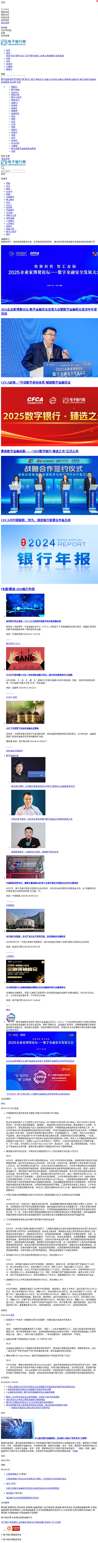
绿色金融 (10, 218)
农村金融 (10, 751)
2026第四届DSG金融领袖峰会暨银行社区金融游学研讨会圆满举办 (35, 987)
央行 (8, 1483)
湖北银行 (10, 1493)
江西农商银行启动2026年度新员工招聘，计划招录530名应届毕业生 (36, 1479)
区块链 (54, 79)
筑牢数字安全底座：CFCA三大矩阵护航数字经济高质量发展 (33, 621)
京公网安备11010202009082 (55, 1535)
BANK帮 (15, 143)
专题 (8, 58)
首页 (8, 50)
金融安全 (75, 79)
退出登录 (5, 23)
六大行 (9, 697)
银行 (8, 234)
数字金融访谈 (12, 755)
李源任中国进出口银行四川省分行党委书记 (30, 1408)
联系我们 (14, 1522)
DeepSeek (14, 92)
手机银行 (10, 210)
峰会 (8, 1010)
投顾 (8, 194)
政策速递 (60, 56)
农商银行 (19, 751)
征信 (8, 202)
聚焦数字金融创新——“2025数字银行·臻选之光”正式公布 (40, 451)
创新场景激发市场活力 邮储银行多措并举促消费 (29, 1389)
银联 (8, 189)
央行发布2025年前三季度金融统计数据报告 (25, 1400)
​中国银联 (10, 905)
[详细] (75, 1451)
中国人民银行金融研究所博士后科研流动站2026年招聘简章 (32, 1488)
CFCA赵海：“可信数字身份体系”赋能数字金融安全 (36, 382)
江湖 (26, 56)
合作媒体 (22, 1522)
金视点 (43, 56)
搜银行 (9, 69)
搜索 (3, 74)
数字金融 (5, 79)
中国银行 (10, 197)
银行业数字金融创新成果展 (23, 148)
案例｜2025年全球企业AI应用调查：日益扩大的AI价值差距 (32, 1397)
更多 (17, 1108)
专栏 (8, 61)
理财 (31, 56)
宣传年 (9, 64)
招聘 (17, 56)
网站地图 (40, 1522)
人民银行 (10, 956)
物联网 (67, 79)
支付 (8, 186)
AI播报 (9, 66)
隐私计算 (20, 79)
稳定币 (13, 79)
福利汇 (37, 56)
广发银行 (10, 221)
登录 (3, 2)
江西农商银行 (12, 1474)
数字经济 (10, 643)
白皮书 (9, 191)
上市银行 (10, 223)
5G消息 (9, 213)
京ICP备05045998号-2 (31, 1535)
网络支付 (40, 79)
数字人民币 (30, 79)
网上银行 (10, 199)
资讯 (8, 53)
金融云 (61, 79)
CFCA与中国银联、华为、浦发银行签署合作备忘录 (36, 520)
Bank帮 (13, 82)
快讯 (13, 56)
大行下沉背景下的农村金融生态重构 (22, 728)
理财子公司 (11, 215)
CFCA (9, 205)
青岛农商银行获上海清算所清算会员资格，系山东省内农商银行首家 (36, 1405)
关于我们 (5, 1522)
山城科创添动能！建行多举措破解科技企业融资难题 (31, 1392)
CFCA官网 (56, 1522)
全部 (19, 82)
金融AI (47, 79)
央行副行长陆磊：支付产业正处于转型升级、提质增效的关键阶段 (35, 936)
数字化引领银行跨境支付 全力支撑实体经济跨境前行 (30, 1402)
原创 (8, 56)
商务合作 (31, 1522)
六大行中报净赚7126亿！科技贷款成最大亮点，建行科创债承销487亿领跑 (39, 675)
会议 (22, 56)
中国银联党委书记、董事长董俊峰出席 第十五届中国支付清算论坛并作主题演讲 (42, 883)
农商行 (9, 226)
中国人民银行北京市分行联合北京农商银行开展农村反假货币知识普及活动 (41, 1387)
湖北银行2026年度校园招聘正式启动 (22, 1498)
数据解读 (51, 56)
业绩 (15, 697)
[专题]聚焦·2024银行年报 (18, 589)
